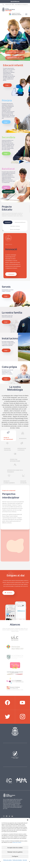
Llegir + (6, 296)
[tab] (7, 222)
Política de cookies (7, 860)
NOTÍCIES (9, 592)
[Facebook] (6, 816)
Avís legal (25, 860)
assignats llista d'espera (15, 58)
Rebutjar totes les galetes (15, 852)
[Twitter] (9, 816)
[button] (27, 820)
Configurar (15, 856)
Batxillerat (8, 168)
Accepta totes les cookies (15, 847)
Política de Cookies (16, 842)
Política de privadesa (17, 860)
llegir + (7, 85)
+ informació (11, 274)
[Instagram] (4, 816)
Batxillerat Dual (8, 191)
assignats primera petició (15, 52)
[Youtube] (12, 816)
